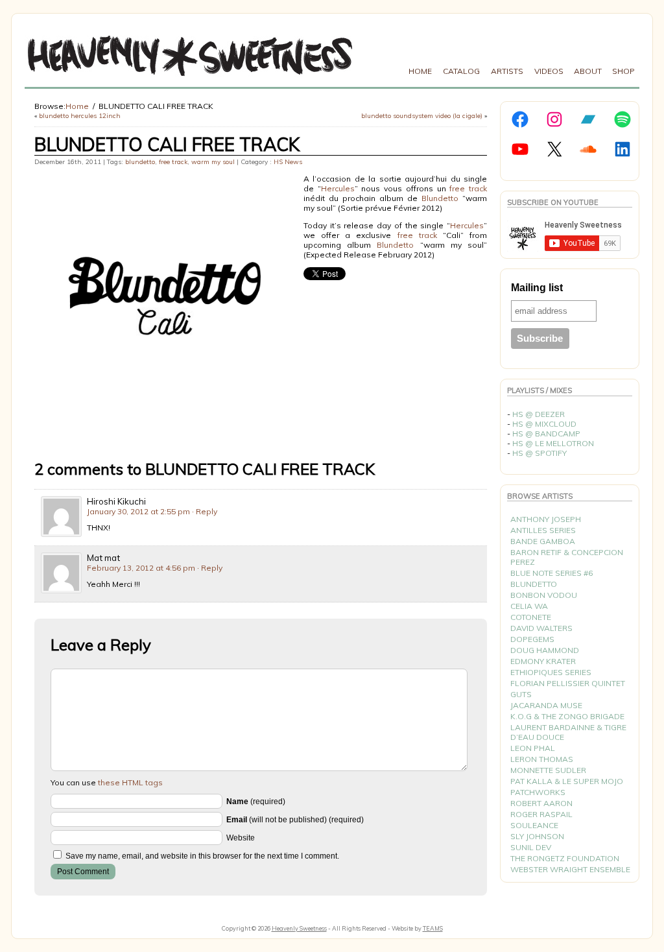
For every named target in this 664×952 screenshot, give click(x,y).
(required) (255, 801)
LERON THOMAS (541, 759)
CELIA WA (529, 606)
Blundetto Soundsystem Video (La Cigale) (421, 116)
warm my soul (213, 162)
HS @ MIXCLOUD (544, 424)
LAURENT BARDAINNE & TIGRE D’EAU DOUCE (568, 732)
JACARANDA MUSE (546, 705)
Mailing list (537, 287)
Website (240, 837)
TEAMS (433, 928)
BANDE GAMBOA (542, 541)
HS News (288, 162)
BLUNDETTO (533, 584)
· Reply (204, 511)
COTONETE (530, 617)
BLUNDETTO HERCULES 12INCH (80, 116)
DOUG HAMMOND (544, 650)
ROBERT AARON (541, 803)
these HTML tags (130, 782)
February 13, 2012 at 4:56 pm (141, 568)
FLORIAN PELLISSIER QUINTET (567, 683)
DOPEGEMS (532, 639)
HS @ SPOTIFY (539, 453)
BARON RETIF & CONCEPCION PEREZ (566, 557)
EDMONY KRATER (543, 661)
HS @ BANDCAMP (546, 433)
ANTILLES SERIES (543, 530)
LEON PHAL (532, 748)
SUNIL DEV (530, 847)
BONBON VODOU (543, 595)
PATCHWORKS (537, 792)
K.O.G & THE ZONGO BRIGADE (567, 716)
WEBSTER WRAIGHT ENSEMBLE (570, 869)
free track (173, 162)
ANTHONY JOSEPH (545, 519)
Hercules (338, 188)
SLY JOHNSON (537, 836)
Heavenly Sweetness (299, 928)
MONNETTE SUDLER (548, 770)
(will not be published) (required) (295, 819)
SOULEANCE (534, 825)
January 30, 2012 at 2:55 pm (138, 511)
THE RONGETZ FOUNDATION (564, 858)
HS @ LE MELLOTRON (553, 443)
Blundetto (439, 198)
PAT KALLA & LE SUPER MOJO (566, 781)
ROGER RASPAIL (541, 814)
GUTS (521, 694)
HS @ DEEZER (538, 414)
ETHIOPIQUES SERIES (550, 672)
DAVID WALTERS (541, 628)
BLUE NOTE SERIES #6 (551, 573)
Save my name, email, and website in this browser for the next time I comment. (202, 856)
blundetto (140, 162)
